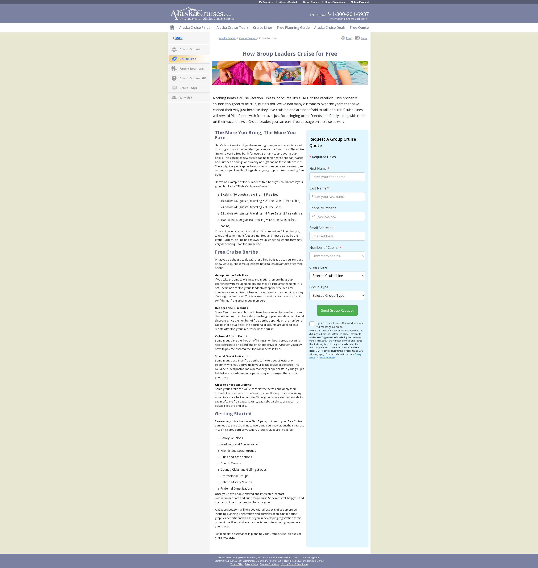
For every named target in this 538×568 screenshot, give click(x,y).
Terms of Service (327, 357)
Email (364, 38)
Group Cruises (311, 2)
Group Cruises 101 (192, 78)
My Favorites (266, 2)
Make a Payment (360, 2)
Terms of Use (237, 564)
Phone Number (322, 208)
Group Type (318, 287)
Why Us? (185, 97)
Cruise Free (187, 59)
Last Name (319, 188)
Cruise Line (318, 267)
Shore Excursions (335, 2)
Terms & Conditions (269, 564)
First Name (319, 168)
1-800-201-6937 (350, 14)
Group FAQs (188, 88)
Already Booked (288, 2)
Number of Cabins (325, 247)
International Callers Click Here (348, 19)
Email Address (321, 227)
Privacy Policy (251, 564)
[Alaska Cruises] (172, 28)
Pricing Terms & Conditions (294, 564)
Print (349, 38)
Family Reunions (191, 68)
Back (179, 38)
